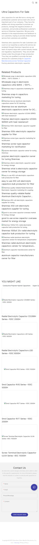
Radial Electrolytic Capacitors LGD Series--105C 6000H (17, 351)
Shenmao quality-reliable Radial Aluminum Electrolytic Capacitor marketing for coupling (16, 195)
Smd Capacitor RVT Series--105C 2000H (17, 420)
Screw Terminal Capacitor (21, 61)
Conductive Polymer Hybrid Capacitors (16, 286)
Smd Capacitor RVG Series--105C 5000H (17, 386)
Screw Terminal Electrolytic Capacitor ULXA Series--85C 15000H (19, 454)
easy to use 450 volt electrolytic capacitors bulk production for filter (18, 182)
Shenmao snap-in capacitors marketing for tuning (15, 95)
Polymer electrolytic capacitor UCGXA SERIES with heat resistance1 (19, 120)
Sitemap (17, 542)
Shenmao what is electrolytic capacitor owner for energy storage (19, 170)
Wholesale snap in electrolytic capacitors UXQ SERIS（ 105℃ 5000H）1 (16, 83)
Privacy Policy (24, 542)
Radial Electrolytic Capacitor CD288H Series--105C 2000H (19, 317)
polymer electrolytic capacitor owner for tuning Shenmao (18, 157)
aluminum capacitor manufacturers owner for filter (18, 256)
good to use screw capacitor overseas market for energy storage (19, 219)
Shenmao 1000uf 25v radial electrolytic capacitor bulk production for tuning (19, 232)
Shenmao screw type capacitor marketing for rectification (16, 145)
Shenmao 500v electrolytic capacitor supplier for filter (18, 132)
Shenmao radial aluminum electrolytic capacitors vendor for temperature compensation (19, 244)
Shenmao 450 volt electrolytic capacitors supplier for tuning (15, 207)
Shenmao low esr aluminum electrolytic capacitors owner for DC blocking (18, 108)
